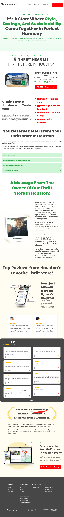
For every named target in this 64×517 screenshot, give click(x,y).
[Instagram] (32, 510)
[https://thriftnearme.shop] (9, 4)
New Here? (45, 4)
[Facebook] (28, 510)
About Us (36, 4)
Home (29, 4)
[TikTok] (35, 510)
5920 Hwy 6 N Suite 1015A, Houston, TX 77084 (46, 82)
